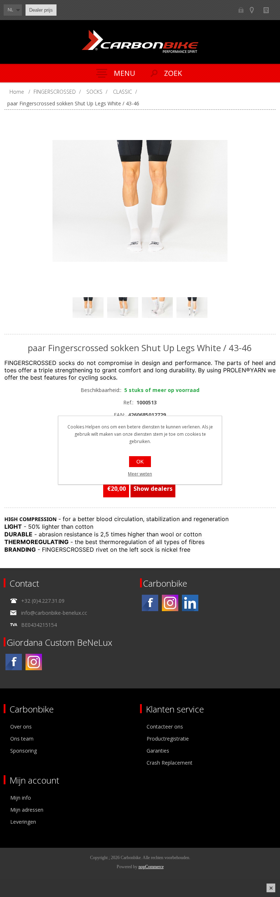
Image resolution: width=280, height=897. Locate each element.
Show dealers (255, 10)
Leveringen (23, 821)
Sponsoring (23, 750)
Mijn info (20, 797)
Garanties (158, 750)
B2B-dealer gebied (240, 10)
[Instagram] (170, 603)
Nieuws (269, 10)
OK (140, 462)
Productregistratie (168, 738)
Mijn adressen (26, 809)
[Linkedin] (190, 603)
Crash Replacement (169, 762)
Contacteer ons (165, 726)
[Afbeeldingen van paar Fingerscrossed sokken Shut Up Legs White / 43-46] (143, 200)
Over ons (21, 726)
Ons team (22, 738)
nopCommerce (151, 866)
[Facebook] (150, 603)
